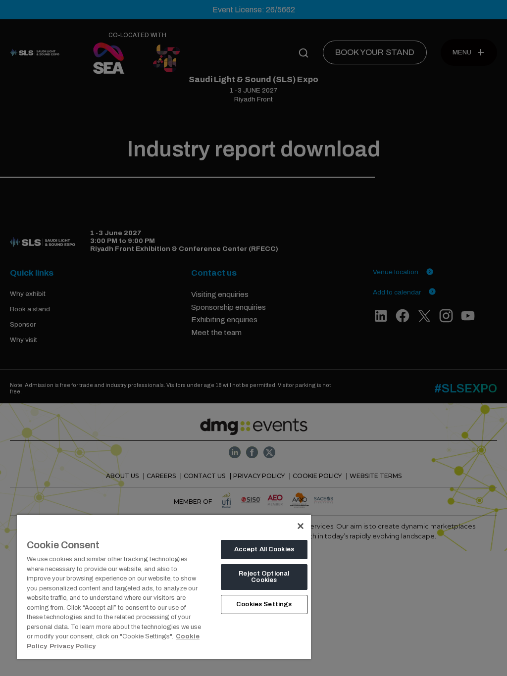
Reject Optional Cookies (264, 576)
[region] (164, 586)
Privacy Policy (73, 646)
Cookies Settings (264, 604)
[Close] (301, 526)
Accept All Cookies (264, 549)
